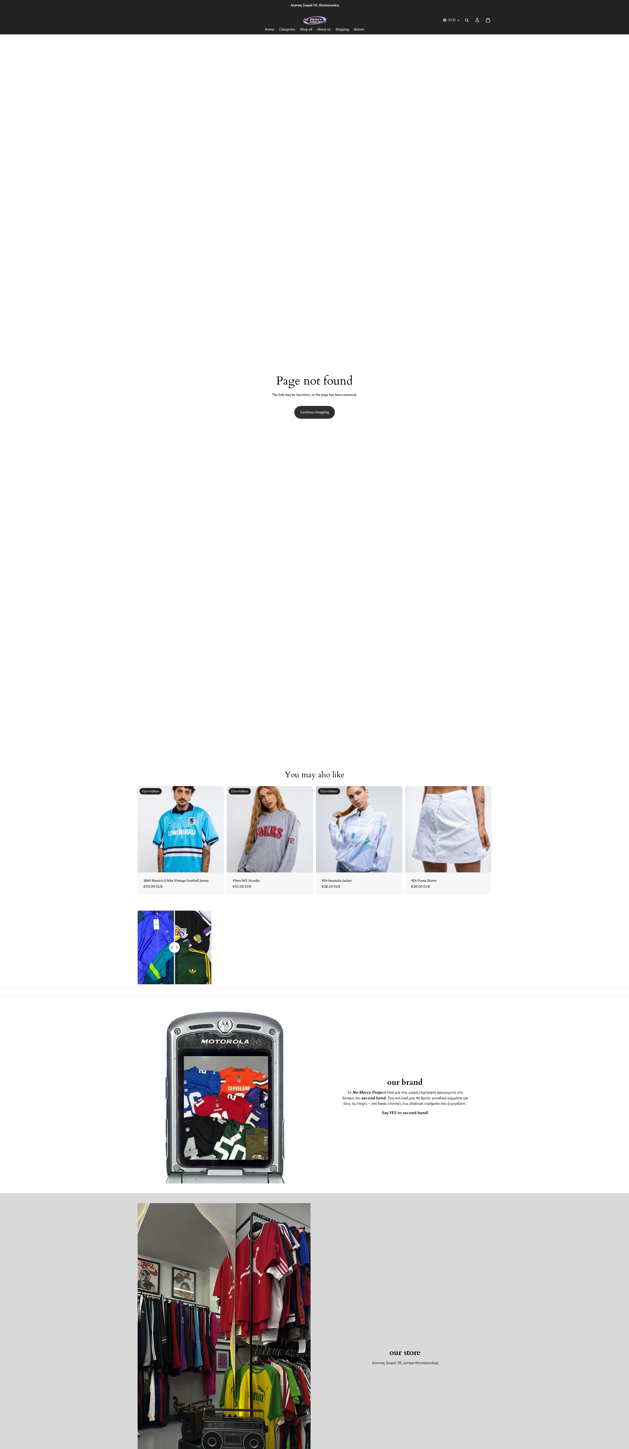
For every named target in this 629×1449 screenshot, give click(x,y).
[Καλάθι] (488, 20)
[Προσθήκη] (483, 864)
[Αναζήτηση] (466, 20)
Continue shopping (314, 412)
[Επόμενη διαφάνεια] (216, 829)
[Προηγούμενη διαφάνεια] (145, 829)
